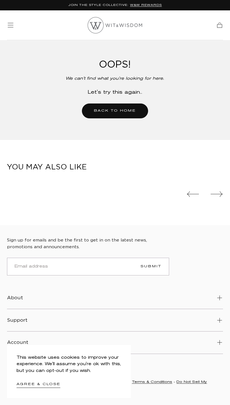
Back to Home (115, 110)
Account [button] (17, 342)
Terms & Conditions (152, 381)
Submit (151, 266)
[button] (10, 25)
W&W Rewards (146, 5)
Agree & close (38, 384)
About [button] (15, 297)
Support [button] (17, 320)
